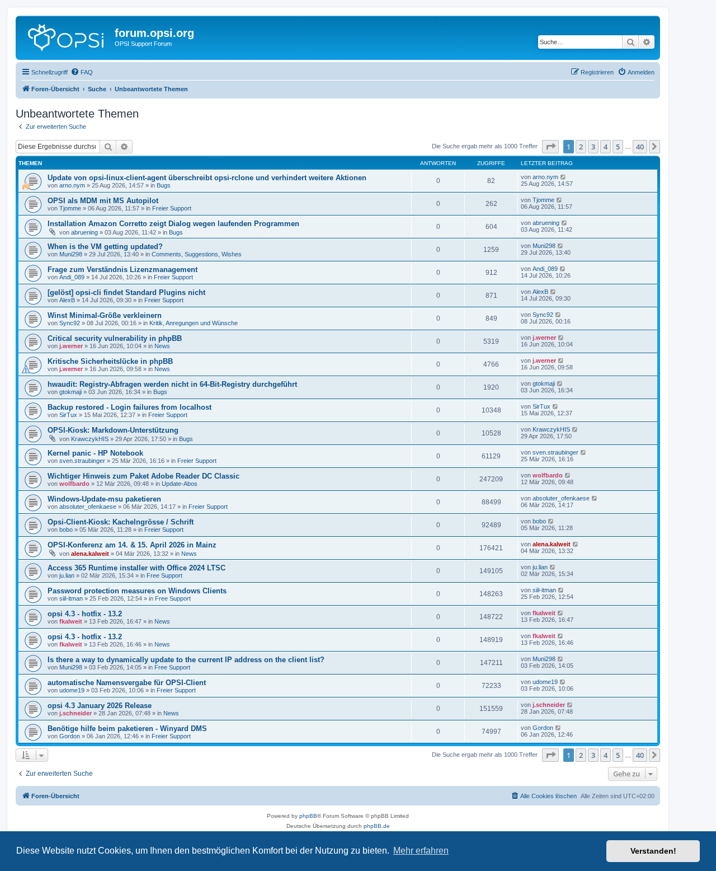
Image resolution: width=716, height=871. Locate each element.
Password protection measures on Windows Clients (137, 591)
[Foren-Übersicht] (66, 36)
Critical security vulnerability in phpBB (115, 338)
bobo (66, 529)
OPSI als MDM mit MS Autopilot (103, 200)
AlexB (67, 300)
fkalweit (70, 621)
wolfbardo (74, 483)
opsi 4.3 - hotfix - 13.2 (85, 614)
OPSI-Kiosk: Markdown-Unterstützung (113, 430)
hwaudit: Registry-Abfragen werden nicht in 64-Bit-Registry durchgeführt (172, 384)
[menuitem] (81, 72)
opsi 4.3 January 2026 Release (100, 705)
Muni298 (70, 254)
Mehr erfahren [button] (421, 850)
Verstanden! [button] (653, 850)
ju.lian (66, 575)
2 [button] (581, 147)
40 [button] (640, 147)
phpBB (308, 816)
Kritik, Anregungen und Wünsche (193, 323)
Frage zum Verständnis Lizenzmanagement (122, 269)
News (162, 346)
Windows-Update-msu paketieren (104, 499)
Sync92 (69, 323)
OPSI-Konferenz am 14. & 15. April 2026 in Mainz (132, 545)
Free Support (164, 575)
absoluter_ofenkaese (87, 506)
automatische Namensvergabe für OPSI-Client (127, 682)
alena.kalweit (90, 553)
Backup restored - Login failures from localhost (129, 407)
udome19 (71, 690)
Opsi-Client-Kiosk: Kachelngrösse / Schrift (121, 522)
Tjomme (70, 208)
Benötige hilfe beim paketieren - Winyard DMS (127, 728)
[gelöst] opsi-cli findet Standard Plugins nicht (126, 292)
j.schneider (75, 713)
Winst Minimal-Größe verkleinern (105, 315)
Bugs (164, 185)
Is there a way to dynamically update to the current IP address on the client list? (186, 659)
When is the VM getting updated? (105, 246)
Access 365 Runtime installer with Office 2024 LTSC (136, 568)
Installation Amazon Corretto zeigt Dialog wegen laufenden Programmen (173, 223)
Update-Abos (179, 483)
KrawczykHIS (90, 439)
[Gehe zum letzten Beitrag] (563, 177)
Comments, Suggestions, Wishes (197, 254)
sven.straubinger (82, 460)
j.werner (71, 346)
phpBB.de (377, 826)
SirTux (68, 414)
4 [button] (605, 147)
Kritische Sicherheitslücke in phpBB (110, 361)
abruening (84, 232)
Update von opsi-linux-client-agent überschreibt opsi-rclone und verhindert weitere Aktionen (207, 178)
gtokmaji (70, 391)
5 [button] (618, 147)
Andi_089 (71, 277)
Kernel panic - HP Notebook (95, 453)
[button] (550, 146)
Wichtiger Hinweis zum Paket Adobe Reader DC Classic (143, 476)
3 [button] (593, 147)
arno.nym (72, 185)
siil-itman (71, 598)
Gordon (69, 736)
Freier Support (171, 208)
